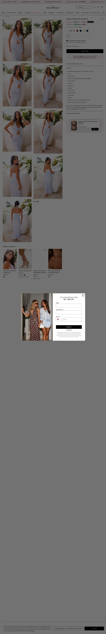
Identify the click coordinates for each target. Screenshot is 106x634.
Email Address (60, 309)
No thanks (68, 329)
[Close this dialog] (83, 295)
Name (58, 303)
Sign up (68, 327)
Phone (58, 316)
